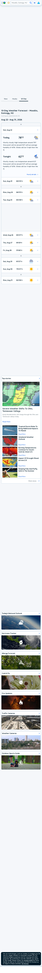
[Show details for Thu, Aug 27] (37, 243)
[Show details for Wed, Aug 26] (37, 235)
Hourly (14, 99)
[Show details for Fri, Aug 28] (37, 250)
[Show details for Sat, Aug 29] (37, 261)
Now (6, 99)
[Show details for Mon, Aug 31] (37, 280)
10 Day (23, 99)
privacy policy (28, 960)
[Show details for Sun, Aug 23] (37, 181)
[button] (39, 953)
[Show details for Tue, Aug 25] (37, 200)
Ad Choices (25, 963)
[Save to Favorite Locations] (8, 3)
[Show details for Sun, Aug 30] (37, 269)
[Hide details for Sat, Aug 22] (37, 130)
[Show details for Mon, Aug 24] (37, 192)
